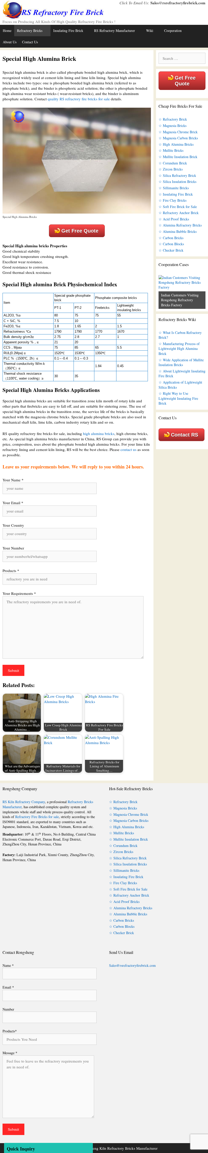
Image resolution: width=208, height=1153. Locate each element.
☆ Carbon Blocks (171, 243)
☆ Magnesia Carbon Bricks (178, 138)
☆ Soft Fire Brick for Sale (178, 206)
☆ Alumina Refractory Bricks (180, 225)
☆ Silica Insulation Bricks (177, 181)
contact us (128, 449)
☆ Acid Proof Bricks (174, 219)
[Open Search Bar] (203, 42)
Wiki (149, 30)
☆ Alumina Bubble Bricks (178, 231)
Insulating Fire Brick (68, 30)
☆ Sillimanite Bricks (174, 187)
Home (7, 30)
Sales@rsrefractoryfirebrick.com (177, 3)
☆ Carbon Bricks (171, 237)
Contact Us (30, 42)
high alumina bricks (98, 433)
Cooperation (173, 30)
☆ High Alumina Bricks (176, 144)
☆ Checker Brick (171, 250)
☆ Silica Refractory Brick (177, 175)
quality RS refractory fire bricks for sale (79, 98)
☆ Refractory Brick (173, 119)
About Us (9, 42)
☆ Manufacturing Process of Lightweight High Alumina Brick (179, 348)
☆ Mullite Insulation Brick (178, 156)
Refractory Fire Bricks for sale (37, 816)
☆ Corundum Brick (173, 163)
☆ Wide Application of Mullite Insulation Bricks (181, 362)
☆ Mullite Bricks (171, 150)
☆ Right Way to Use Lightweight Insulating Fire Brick (178, 398)
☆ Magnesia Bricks (172, 125)
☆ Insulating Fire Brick (176, 194)
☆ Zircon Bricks (171, 169)
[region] (182, 292)
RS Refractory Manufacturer (114, 30)
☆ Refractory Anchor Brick (179, 212)
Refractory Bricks (29, 30)
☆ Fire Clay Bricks (172, 200)
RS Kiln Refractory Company (24, 801)
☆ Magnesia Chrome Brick (178, 131)
